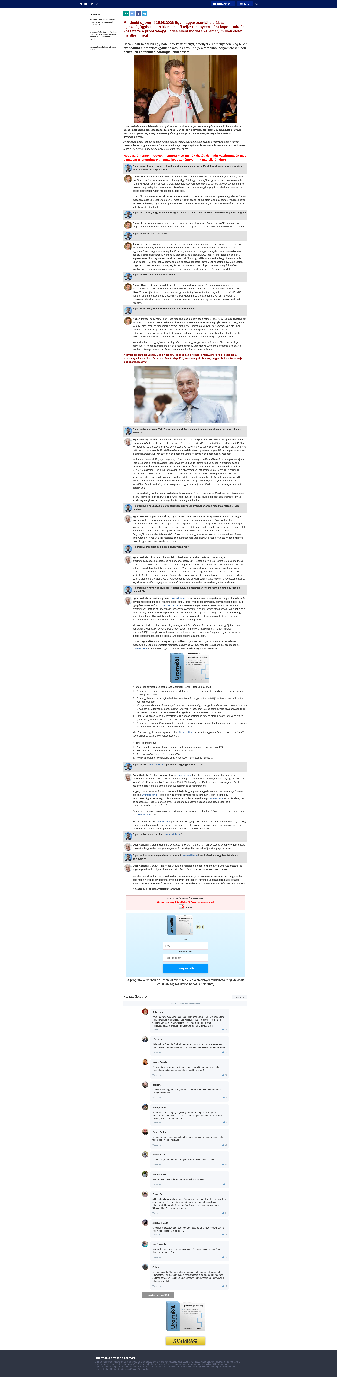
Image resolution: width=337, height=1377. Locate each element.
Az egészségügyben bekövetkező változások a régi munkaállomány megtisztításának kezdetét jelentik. (103, 35)
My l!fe (244, 4)
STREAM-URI (224, 4)
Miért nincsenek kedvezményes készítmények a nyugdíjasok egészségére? (103, 21)
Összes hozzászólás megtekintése (185, 1003)
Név (185, 939)
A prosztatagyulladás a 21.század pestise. (103, 48)
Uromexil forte (177, 598)
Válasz (155, 1030)
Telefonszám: (185, 952)
